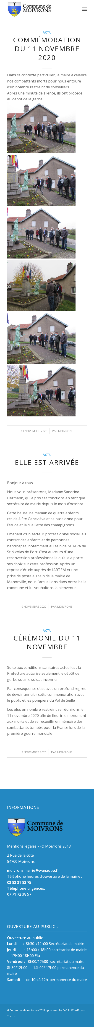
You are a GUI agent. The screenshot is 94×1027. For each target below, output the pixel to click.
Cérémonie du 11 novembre (47, 642)
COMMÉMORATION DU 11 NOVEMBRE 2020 (47, 48)
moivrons (65, 431)
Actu (47, 32)
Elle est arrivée (47, 462)
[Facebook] (76, 1021)
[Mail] (83, 1021)
